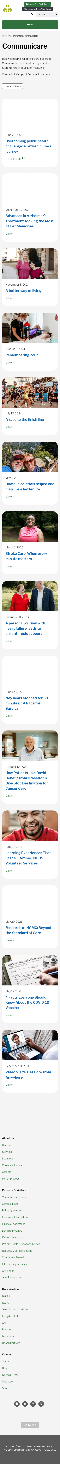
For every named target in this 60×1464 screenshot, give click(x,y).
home (5, 36)
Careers (6, 1171)
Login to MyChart (12, 1230)
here (47, 74)
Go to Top (30, 1425)
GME (5, 1322)
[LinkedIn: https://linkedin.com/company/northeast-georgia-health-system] (41, 1404)
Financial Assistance (13, 1223)
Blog (5, 1368)
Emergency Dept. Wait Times (38, 9)
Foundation (8, 1336)
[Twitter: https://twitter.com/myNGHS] (25, 1404)
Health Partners (11, 1342)
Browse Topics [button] (12, 86)
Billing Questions (12, 1210)
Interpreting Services (14, 1264)
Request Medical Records (17, 1250)
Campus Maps (10, 1203)
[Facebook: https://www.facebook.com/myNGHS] (17, 1404)
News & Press (10, 1374)
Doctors (6, 1145)
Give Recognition (12, 1277)
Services (7, 1151)
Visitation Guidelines (14, 1197)
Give (4, 1388)
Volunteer (8, 1381)
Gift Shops (8, 1270)
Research (7, 1329)
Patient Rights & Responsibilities (21, 1244)
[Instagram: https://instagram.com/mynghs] (33, 1404)
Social (5, 1361)
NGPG (5, 1302)
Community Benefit (13, 1257)
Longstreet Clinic (12, 1316)
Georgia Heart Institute (15, 1309)
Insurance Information (15, 1217)
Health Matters (16, 36)
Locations (7, 1158)
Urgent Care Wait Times (38, 4)
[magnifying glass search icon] (32, 14)
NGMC (6, 1296)
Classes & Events (12, 1165)
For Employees (11, 1178)
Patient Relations (12, 1237)
